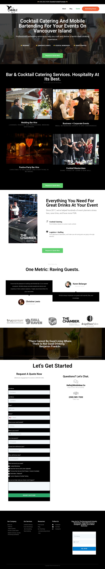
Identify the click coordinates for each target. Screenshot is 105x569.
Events (78, 9)
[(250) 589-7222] (76, 393)
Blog (71, 9)
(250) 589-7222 (76, 397)
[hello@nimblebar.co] (76, 381)
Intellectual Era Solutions (55, 516)
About (64, 9)
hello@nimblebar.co (76, 385)
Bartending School (90, 9)
